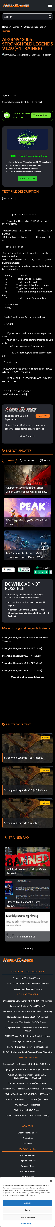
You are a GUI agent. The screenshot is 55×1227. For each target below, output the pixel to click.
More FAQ (28, 948)
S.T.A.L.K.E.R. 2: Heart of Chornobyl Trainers (28, 983)
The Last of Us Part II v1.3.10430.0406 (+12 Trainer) (27, 1088)
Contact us (27, 1138)
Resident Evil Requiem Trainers (27, 989)
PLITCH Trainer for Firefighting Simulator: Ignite (27, 1036)
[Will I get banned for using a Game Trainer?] (27, 861)
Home (5, 26)
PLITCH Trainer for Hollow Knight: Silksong (27, 1046)
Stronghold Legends (33, 26)
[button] (51, 1180)
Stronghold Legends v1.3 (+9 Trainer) (21, 655)
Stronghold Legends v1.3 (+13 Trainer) (22, 648)
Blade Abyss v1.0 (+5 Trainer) (27, 1110)
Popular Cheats (27, 1171)
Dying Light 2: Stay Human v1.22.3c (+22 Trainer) (28, 1069)
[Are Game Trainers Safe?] (27, 926)
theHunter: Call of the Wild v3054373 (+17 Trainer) (27, 1011)
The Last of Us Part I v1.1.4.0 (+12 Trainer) (27, 1083)
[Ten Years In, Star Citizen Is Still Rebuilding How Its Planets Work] (27, 545)
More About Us (27, 436)
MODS (47, 460)
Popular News (27, 1176)
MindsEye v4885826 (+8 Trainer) (27, 1041)
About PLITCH (27, 178)
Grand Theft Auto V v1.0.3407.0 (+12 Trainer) (27, 1115)
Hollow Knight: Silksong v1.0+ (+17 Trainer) (27, 1016)
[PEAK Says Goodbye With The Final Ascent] (27, 512)
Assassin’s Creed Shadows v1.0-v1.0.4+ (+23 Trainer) (27, 1064)
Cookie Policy (26, 1224)
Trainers (6, 30)
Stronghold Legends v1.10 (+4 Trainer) (22, 670)
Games (16, 26)
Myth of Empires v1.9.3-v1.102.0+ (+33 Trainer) (27, 1094)
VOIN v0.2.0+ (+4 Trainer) (27, 1104)
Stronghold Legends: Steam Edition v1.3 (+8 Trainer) (25, 639)
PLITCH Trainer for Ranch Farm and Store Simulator (27, 1052)
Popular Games (27, 1155)
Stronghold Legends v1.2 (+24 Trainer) (22, 663)
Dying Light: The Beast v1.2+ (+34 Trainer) (27, 1022)
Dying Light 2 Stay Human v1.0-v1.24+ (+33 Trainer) (27, 1000)
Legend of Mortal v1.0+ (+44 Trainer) (27, 1006)
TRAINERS (29, 460)
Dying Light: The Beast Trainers (27, 978)
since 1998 (42, 416)
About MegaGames (27, 1132)
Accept (27, 1203)
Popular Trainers (28, 1160)
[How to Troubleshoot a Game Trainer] (27, 894)
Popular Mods (27, 1166)
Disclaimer (27, 1143)
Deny (27, 1210)
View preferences (27, 1217)
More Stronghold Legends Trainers (27, 677)
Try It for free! (40, 115)
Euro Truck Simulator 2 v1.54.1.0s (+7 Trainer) (27, 1099)
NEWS (11, 460)
